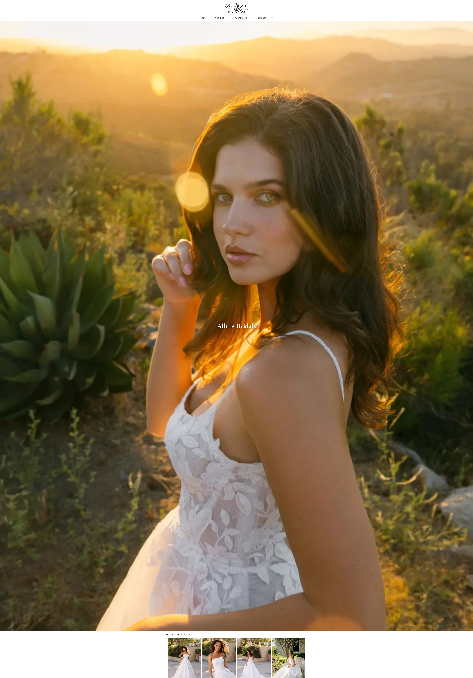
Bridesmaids (240, 18)
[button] (272, 18)
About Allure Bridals (180, 634)
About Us (261, 18)
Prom (202, 18)
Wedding (219, 18)
